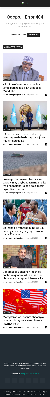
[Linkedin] (21, 380)
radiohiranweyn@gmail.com (14, 95)
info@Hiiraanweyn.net (30, 374)
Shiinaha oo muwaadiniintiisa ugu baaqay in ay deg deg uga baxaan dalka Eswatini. (23, 231)
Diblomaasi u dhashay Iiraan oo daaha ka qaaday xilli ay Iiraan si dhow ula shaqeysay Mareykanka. (23, 275)
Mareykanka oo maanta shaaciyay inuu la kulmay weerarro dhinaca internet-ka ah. (23, 320)
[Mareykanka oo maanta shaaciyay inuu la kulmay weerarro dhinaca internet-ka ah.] (25, 301)
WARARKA (6, 80)
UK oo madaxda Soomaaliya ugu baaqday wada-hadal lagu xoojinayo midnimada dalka (25, 137)
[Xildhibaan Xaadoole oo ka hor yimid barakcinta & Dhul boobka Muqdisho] (25, 67)
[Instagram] (14, 380)
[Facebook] (7, 380)
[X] (42, 380)
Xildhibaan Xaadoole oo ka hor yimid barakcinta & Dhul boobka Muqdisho (22, 88)
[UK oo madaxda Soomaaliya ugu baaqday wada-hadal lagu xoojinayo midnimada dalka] (25, 116)
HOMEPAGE (33, 35)
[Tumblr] (35, 380)
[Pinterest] (28, 380)
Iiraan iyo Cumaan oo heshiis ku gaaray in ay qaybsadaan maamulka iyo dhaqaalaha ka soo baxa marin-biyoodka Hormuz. (24, 184)
